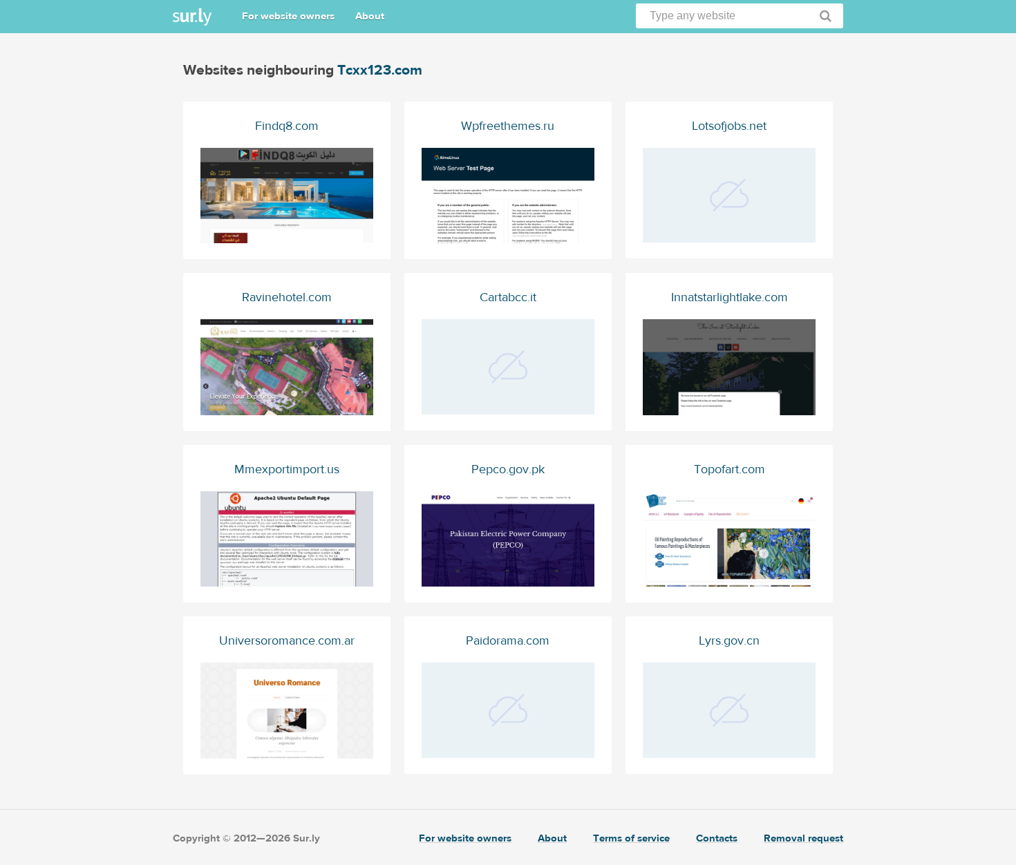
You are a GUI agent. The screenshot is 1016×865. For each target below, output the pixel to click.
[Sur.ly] (192, 17)
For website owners (288, 16)
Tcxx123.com (379, 70)
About (369, 16)
